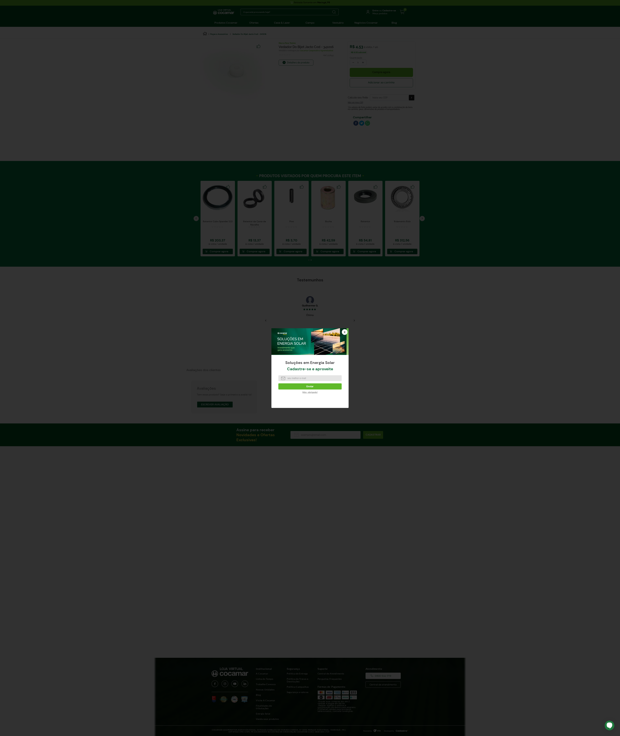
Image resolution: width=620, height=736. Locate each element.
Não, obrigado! (310, 392)
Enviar (310, 386)
